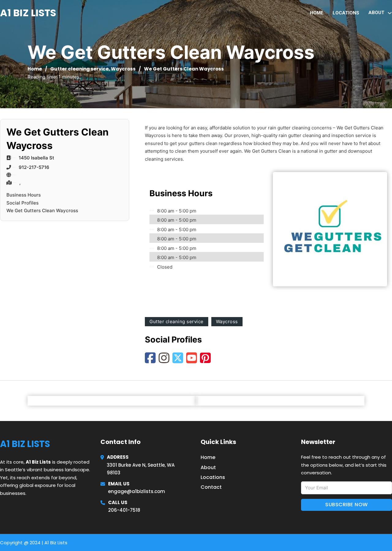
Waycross (123, 69)
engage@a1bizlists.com (136, 491)
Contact (211, 487)
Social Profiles (22, 203)
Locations (346, 13)
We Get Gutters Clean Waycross (42, 210)
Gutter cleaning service (79, 69)
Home (316, 13)
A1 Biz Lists (28, 13)
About (208, 467)
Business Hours (23, 195)
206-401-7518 (124, 510)
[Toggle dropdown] (389, 13)
